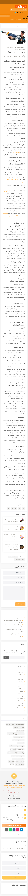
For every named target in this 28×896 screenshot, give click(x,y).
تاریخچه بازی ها (20, 761)
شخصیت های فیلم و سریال (15, 724)
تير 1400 (21, 703)
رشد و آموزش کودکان (16, 753)
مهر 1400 (21, 696)
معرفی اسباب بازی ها (13, 556)
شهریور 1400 (20, 698)
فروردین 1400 (20, 708)
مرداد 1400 (20, 701)
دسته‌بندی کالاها (25, 19)
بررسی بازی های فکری (16, 734)
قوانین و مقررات (9, 846)
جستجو (6, 657)
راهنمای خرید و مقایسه (15, 634)
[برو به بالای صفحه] (6, 829)
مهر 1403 (21, 689)
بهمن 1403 (20, 679)
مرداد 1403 (20, 693)
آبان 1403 (20, 686)
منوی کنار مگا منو (15, 19)
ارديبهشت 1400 (19, 705)
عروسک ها (11, 761)
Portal (10, 835)
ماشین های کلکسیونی (18, 759)
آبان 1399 (21, 710)
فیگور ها (13, 749)
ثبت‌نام (21, 12)
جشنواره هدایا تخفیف (19, 737)
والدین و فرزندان (19, 728)
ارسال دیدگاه (20, 604)
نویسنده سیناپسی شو (8, 849)
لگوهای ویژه (21, 743)
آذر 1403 (21, 684)
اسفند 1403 (20, 677)
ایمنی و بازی (21, 749)
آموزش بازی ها (20, 764)
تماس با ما (23, 846)
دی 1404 (21, 675)
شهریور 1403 (20, 691)
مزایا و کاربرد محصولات (19, 559)
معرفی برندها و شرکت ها (18, 756)
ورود (25, 12)
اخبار (20, 636)
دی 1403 (21, 682)
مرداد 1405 (20, 672)
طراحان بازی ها (20, 730)
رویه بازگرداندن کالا (21, 849)
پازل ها (12, 764)
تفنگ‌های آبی (16, 152)
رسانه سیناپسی (21, 47)
